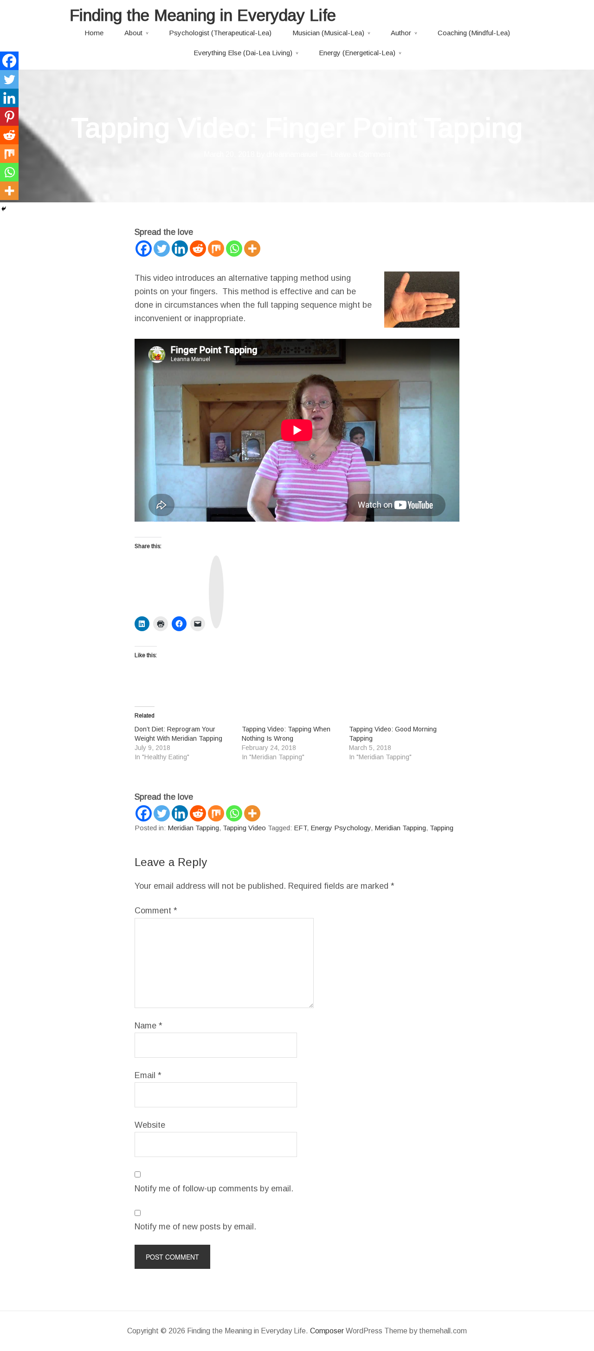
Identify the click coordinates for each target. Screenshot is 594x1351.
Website (150, 1125)
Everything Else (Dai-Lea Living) (243, 53)
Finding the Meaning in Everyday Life (203, 15)
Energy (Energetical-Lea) (357, 53)
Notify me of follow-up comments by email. (214, 1188)
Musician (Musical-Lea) (328, 33)
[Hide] (3, 209)
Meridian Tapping (193, 828)
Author (401, 33)
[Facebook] (144, 248)
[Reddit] (198, 248)
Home (93, 33)
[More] (252, 248)
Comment (156, 910)
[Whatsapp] (234, 248)
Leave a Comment (360, 154)
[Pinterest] (9, 116)
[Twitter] (162, 248)
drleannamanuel (291, 154)
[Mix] (216, 248)
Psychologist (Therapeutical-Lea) (220, 33)
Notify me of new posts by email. (195, 1226)
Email (148, 1075)
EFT (300, 828)
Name (148, 1025)
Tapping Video (244, 828)
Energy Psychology (340, 828)
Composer (327, 1331)
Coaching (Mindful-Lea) (474, 33)
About (133, 33)
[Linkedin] (180, 248)
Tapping (441, 828)
